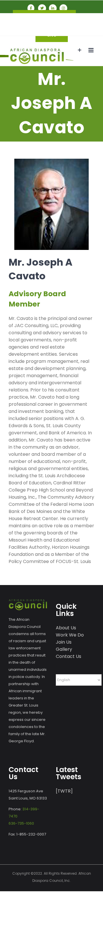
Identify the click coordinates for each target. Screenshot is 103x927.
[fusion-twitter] (42, 8)
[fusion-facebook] (30, 8)
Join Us (64, 642)
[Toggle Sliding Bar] (80, 50)
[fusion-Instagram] (63, 8)
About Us (66, 627)
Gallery (64, 649)
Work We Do (70, 635)
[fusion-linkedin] (53, 8)
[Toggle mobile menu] (91, 50)
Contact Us (68, 656)
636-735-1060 (21, 823)
